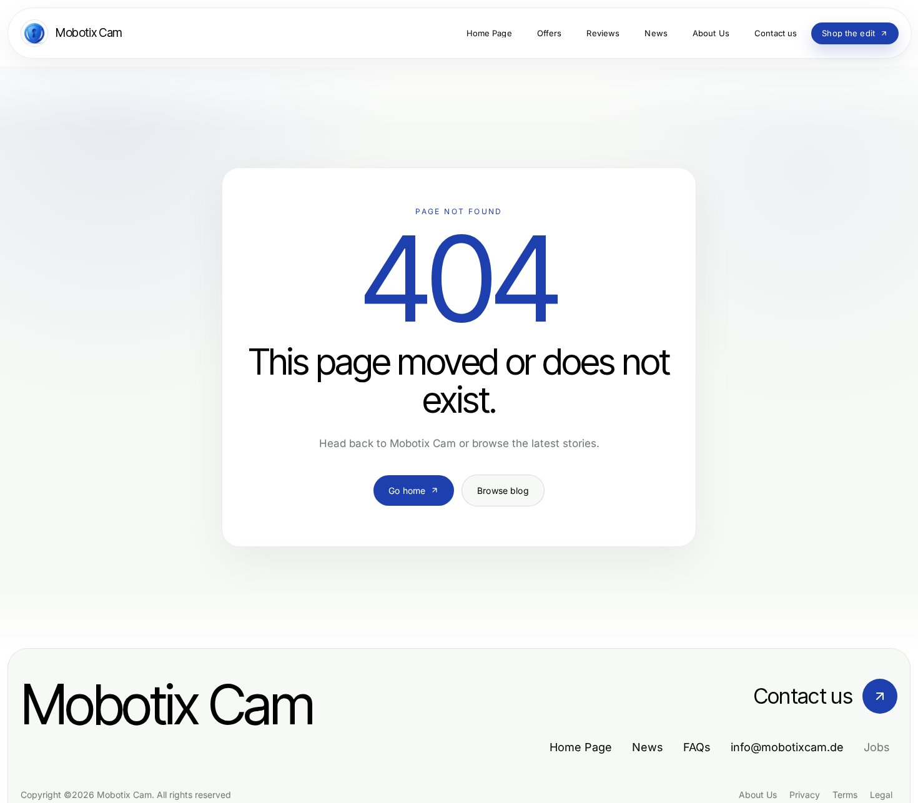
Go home (406, 490)
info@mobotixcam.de (787, 747)
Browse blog (503, 490)
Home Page (581, 747)
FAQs (697, 747)
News (647, 747)
